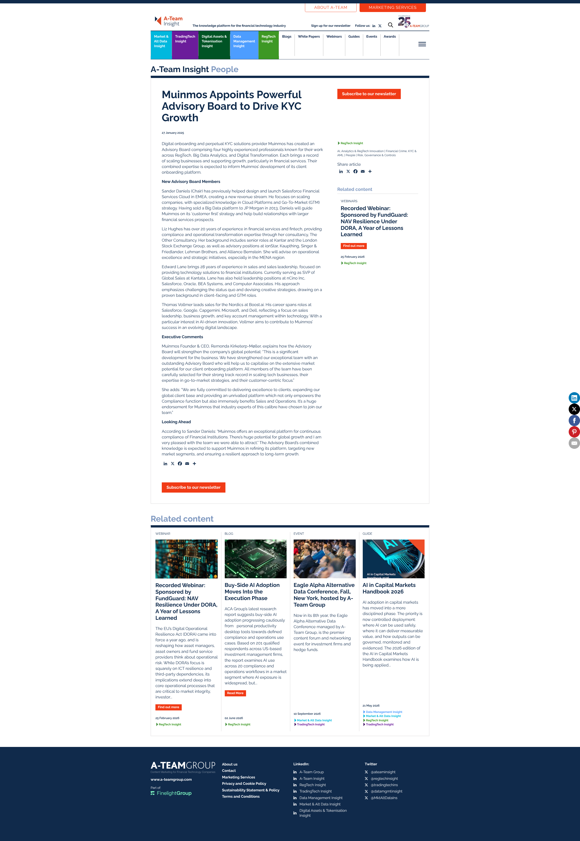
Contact (229, 770)
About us (229, 764)
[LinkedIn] (574, 397)
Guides (354, 36)
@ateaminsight (383, 772)
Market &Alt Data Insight (161, 41)
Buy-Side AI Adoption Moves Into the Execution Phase (252, 591)
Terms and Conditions (241, 796)
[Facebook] (574, 420)
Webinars (334, 36)
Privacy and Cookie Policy (244, 783)
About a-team (330, 7)
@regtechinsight (384, 778)
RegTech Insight (269, 38)
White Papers (309, 36)
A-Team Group (312, 772)
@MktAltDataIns (384, 798)
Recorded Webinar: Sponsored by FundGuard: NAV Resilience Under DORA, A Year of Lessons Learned (374, 221)
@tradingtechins (384, 785)
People (350, 155)
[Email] (574, 443)
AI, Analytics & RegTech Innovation (360, 151)
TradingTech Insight (185, 38)
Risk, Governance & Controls (377, 155)
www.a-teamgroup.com (171, 779)
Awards (390, 36)
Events (371, 36)
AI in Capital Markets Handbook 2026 (389, 588)
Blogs (286, 36)
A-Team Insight (312, 778)
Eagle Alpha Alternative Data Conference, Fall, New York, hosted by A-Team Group (324, 595)
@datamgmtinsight (386, 791)
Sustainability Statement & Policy (251, 790)
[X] (574, 409)
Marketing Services (393, 7)
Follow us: (362, 26)
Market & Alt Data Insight (314, 720)
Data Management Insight (244, 41)
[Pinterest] (574, 432)
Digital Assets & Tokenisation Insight (214, 41)
